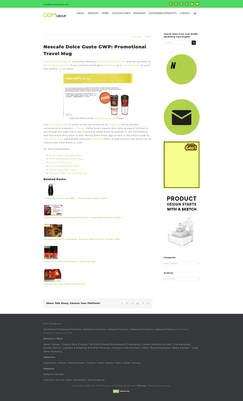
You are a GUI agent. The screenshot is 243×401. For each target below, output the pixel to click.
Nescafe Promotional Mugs (64, 166)
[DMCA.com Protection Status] (121, 391)
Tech (118, 362)
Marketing (79, 380)
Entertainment (76, 362)
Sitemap (141, 385)
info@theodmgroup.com (56, 4)
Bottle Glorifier (180, 347)
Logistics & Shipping (74, 347)
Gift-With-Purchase (99, 347)
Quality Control (52, 347)
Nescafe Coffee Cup (60, 162)
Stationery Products (142, 329)
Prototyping (133, 344)
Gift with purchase (105, 118)
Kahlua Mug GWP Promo (63, 169)
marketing (97, 139)
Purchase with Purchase (126, 347)
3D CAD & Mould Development (107, 344)
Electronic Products (94, 329)
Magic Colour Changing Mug (65, 155)
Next (147, 36)
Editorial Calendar (53, 374)
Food (101, 362)
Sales (69, 380)
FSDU (145, 347)
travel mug (110, 65)
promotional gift (131, 65)
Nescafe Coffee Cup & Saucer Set (68, 173)
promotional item (58, 124)
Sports (109, 362)
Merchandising (96, 380)
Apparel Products (165, 329)
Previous (137, 36)
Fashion (91, 362)
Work (60, 338)
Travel (126, 362)
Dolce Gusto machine (58, 65)
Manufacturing (182, 344)
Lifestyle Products (118, 329)
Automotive (49, 362)
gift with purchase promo (111, 61)
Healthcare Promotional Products (62, 329)
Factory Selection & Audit (156, 344)
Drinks (62, 362)
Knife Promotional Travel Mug (66, 158)
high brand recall (53, 139)
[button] (195, 13)
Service (136, 362)
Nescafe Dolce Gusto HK (57, 61)
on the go (79, 128)
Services (48, 338)
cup (60, 68)
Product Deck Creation (75, 344)
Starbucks (114, 124)
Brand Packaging (160, 347)
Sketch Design (51, 344)
